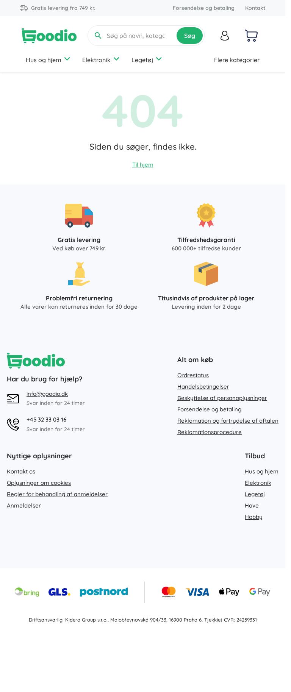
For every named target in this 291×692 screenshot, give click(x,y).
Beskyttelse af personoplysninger (222, 397)
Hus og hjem (43, 60)
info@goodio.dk (47, 393)
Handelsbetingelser (203, 386)
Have (252, 505)
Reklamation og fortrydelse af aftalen (227, 420)
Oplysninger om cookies (39, 482)
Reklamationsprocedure (209, 432)
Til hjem (142, 164)
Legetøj (142, 60)
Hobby (254, 516)
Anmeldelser (24, 505)
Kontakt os (21, 471)
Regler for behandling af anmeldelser (57, 494)
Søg (189, 35)
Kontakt (255, 8)
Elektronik (96, 60)
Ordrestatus (193, 375)
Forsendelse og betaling (204, 8)
